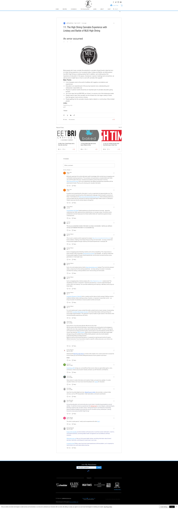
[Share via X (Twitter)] (67, 115)
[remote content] (89, 39)
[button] (94, 9)
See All (120, 127)
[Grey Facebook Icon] (113, 2)
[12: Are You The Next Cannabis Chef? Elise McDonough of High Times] (112, 135)
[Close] (176, 507)
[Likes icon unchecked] (67, 186)
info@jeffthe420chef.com (66, 498)
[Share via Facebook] (64, 115)
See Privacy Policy (108, 506)
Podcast (65, 110)
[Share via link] (74, 115)
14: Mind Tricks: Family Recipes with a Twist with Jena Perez (66, 144)
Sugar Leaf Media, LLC (74, 501)
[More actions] (114, 23)
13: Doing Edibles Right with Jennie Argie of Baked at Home (88, 144)
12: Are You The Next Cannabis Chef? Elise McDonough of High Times (111, 144)
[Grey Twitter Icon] (116, 2)
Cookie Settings (163, 506)
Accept (171, 506)
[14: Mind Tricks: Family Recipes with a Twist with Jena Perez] (66, 135)
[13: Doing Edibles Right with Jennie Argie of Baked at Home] (89, 135)
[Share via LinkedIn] (70, 115)
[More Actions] (114, 173)
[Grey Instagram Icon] (118, 2)
